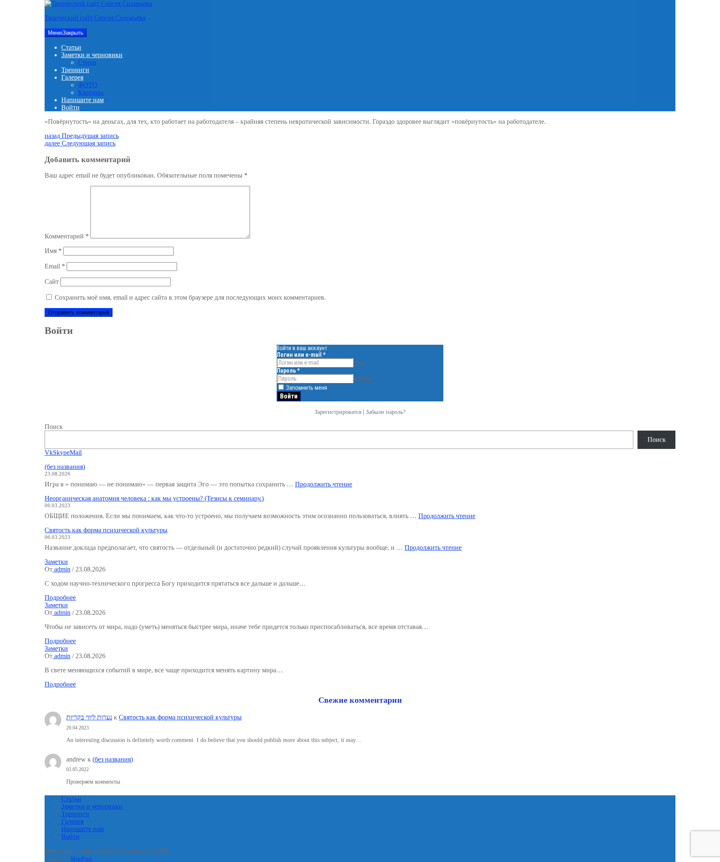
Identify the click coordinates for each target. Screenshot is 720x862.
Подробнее (60, 597)
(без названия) (65, 466)
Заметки (56, 561)
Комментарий (67, 236)
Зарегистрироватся (338, 412)
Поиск (54, 426)
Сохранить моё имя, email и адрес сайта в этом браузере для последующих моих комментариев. (190, 297)
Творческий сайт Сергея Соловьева (95, 17)
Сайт (52, 281)
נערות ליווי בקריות (89, 717)
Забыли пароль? (385, 412)
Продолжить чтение (323, 484)
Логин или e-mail (301, 354)
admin (61, 569)
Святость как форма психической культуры (106, 530)
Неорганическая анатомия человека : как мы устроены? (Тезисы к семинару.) (154, 498)
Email (55, 266)
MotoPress (81, 859)
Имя (53, 250)
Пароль (288, 370)
